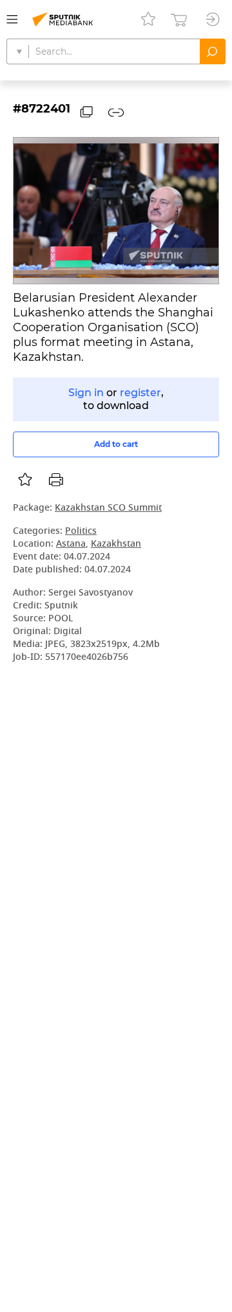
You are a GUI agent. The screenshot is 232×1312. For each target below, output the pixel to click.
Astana (71, 544)
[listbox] (25, 480)
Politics (81, 531)
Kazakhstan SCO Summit (108, 508)
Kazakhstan (116, 544)
